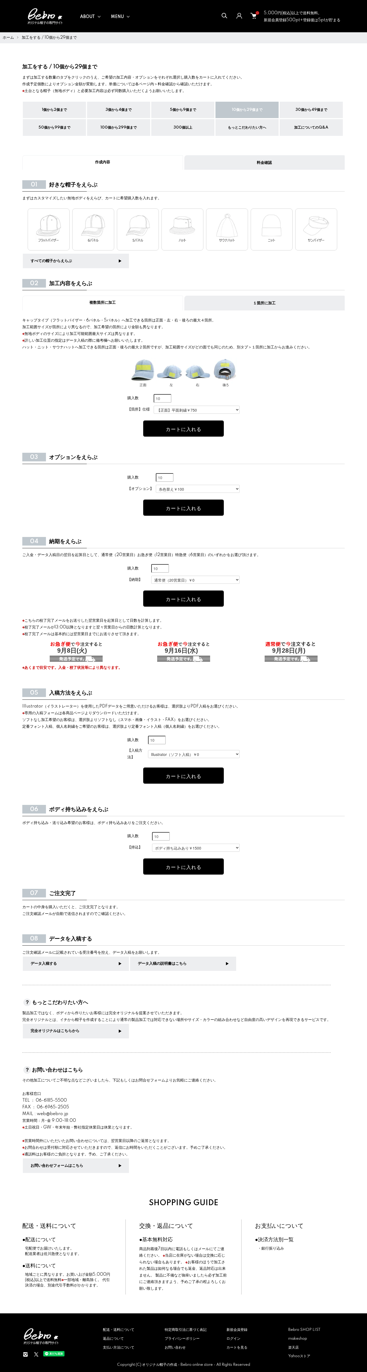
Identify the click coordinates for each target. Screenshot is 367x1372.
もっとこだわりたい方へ (247, 127)
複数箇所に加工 (102, 302)
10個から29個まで (247, 110)
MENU (117, 17)
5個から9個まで (183, 110)
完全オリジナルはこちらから (55, 1031)
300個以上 (183, 127)
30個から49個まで (311, 110)
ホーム (8, 38)
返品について (113, 1339)
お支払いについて (279, 1226)
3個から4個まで (119, 110)
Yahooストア (299, 1356)
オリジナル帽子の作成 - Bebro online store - (179, 1365)
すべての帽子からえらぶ (51, 261)
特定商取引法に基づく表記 (186, 1330)
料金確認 (264, 163)
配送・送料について (49, 1226)
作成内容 (102, 162)
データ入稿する (44, 963)
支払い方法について (118, 1347)
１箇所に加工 (264, 303)
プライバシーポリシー (182, 1339)
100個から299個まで (118, 127)
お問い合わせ (175, 1347)
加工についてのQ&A (311, 127)
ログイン (233, 1339)
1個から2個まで (54, 110)
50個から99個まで (54, 127)
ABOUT (87, 17)
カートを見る (236, 1347)
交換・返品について (166, 1226)
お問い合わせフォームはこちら (57, 1166)
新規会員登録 (236, 1330)
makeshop (297, 1339)
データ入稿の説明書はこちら (162, 963)
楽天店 (293, 1347)
